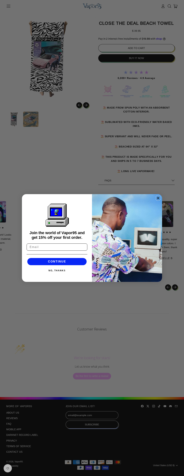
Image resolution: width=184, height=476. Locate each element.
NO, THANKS (57, 270)
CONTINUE (57, 261)
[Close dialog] (158, 198)
